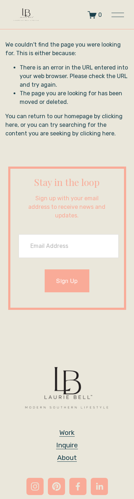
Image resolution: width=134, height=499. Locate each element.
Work (67, 432)
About (67, 458)
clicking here (97, 133)
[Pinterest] (56, 486)
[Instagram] (35, 486)
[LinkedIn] (99, 486)
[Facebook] (77, 486)
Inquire (67, 445)
